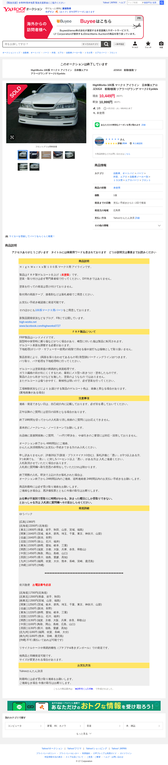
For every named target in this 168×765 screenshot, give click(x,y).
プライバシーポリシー (46, 753)
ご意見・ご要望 (93, 757)
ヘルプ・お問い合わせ (113, 757)
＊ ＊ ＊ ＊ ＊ (112, 139)
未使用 (116, 187)
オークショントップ (11, 53)
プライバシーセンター (69, 753)
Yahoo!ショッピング (96, 748)
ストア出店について (74, 757)
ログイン (49, 11)
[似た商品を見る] (12, 137)
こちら (127, 154)
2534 (124, 143)
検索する (106, 44)
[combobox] (42, 44)
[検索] (162, 2)
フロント (113, 53)
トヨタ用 (88, 53)
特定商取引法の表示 (53, 757)
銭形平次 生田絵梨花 (151, 2)
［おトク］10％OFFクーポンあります (76, 11)
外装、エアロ (57, 53)
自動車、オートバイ (32, 53)
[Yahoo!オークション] (23, 8)
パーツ (46, 53)
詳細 (144, 125)
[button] (128, 225)
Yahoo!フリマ (74, 748)
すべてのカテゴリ (90, 44)
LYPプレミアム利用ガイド (105, 753)
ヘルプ (122, 2)
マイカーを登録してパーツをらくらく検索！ (32, 236)
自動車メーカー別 (74, 53)
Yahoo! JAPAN (110, 2)
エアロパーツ (101, 53)
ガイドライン (126, 753)
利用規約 (86, 753)
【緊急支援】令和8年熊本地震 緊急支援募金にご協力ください (35, 2)
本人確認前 (138, 143)
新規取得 (67, 8)
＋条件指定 (119, 44)
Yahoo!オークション (52, 748)
